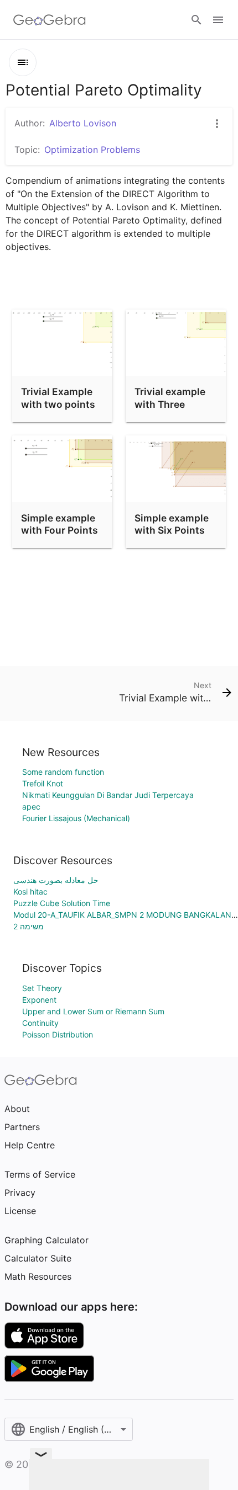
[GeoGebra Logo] (49, 19)
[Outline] (23, 62)
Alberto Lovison (82, 123)
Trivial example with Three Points (169, 404)
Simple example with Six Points (171, 524)
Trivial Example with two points (58, 397)
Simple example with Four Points (59, 524)
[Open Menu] (218, 19)
